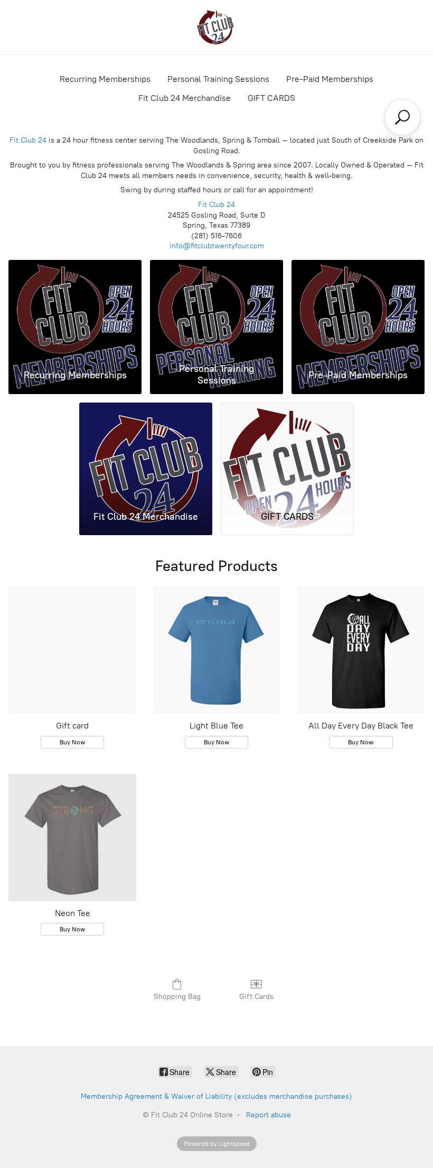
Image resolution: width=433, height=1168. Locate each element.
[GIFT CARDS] (287, 452)
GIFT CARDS (271, 98)
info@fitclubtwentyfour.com (217, 245)
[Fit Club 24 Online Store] (216, 27)
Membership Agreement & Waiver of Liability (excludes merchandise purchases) (216, 1096)
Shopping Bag (177, 996)
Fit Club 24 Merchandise (184, 98)
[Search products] (402, 117)
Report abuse (268, 1114)
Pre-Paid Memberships (329, 79)
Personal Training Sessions (218, 79)
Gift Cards (256, 996)
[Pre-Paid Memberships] (358, 309)
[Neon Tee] (72, 837)
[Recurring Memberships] (75, 309)
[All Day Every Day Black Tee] (361, 650)
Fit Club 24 (28, 140)
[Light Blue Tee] (216, 650)
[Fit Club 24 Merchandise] (145, 452)
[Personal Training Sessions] (216, 309)
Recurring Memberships (105, 79)
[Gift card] (72, 650)
